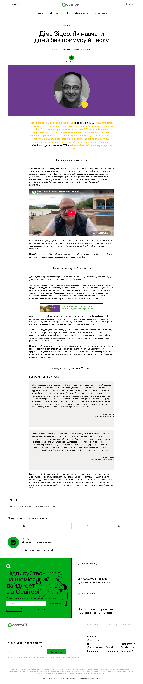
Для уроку (55, 13)
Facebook (126, 647)
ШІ (67, 13)
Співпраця (112, 651)
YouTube (126, 651)
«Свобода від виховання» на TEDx (50, 145)
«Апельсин (34, 285)
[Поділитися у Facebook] (87, 526)
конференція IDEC (84, 123)
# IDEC (54, 49)
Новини (40, 13)
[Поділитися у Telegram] (24, 526)
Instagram (126, 644)
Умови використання (50, 678)
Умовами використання (14, 611)
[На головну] (71, 4)
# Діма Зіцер (65, 49)
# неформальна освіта (82, 49)
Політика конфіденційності (68, 678)
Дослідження (81, 13)
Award (109, 647)
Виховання (64, 25)
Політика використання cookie (90, 678)
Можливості (101, 13)
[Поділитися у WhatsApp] (119, 526)
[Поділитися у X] (56, 526)
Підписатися (55, 603)
